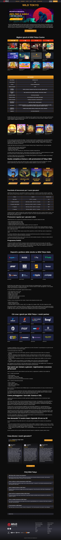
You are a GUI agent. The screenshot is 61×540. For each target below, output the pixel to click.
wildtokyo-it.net (49, 528)
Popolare (12, 40)
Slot (47, 40)
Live (24, 40)
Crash (36, 40)
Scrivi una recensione (48, 440)
